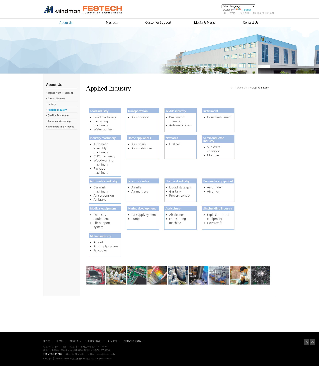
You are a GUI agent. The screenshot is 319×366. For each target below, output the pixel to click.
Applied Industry (57, 109)
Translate (246, 9)
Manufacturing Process (61, 126)
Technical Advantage (59, 121)
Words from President (60, 92)
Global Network (56, 98)
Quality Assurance (58, 115)
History (52, 104)
